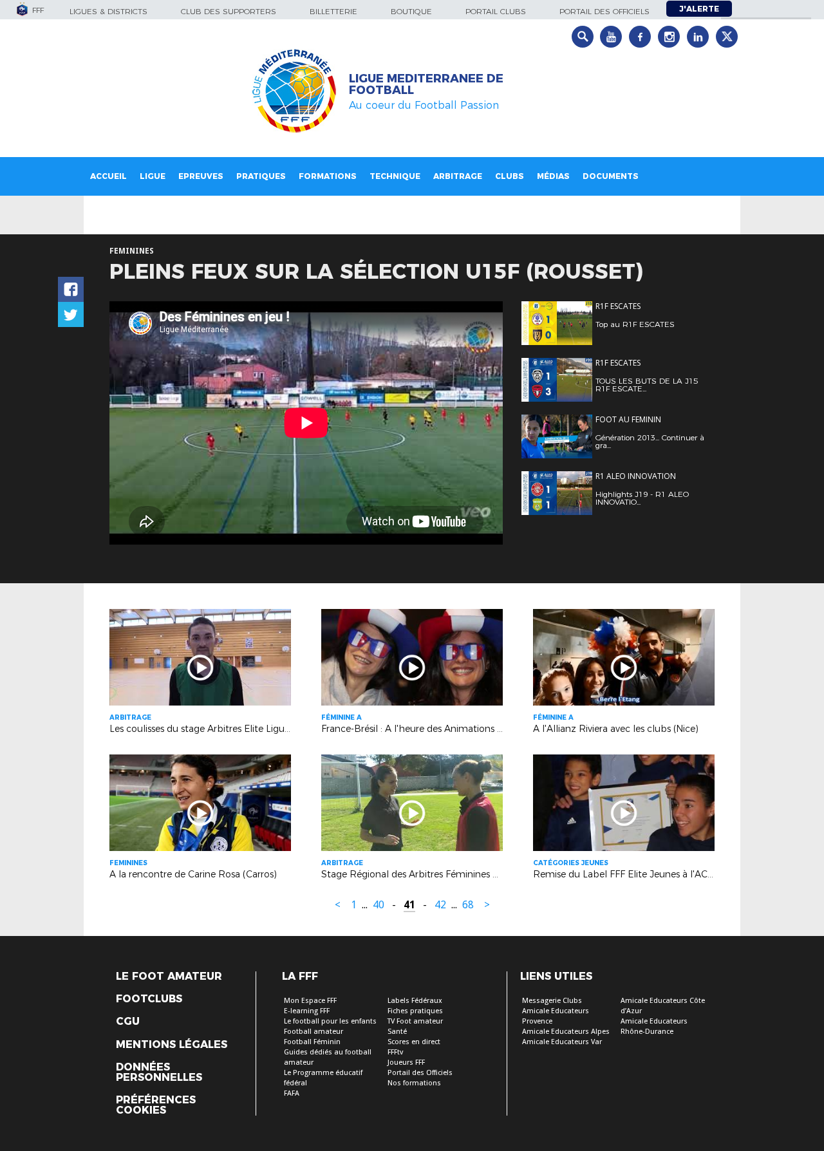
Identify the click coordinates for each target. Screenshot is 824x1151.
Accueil (108, 176)
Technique (395, 176)
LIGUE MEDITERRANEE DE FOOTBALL (426, 84)
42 (440, 905)
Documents (611, 176)
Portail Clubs (495, 11)
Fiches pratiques (415, 1011)
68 (468, 905)
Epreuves (200, 176)
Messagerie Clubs (552, 1001)
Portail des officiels (604, 11)
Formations (328, 176)
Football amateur (313, 1031)
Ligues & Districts (108, 11)
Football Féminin (312, 1042)
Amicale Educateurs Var (562, 1042)
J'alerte (699, 9)
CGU (128, 1021)
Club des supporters (228, 11)
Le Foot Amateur (169, 976)
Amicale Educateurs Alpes (566, 1031)
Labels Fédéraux (415, 1001)
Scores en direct (414, 1042)
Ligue (152, 176)
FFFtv (395, 1052)
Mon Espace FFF (310, 1001)
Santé (397, 1031)
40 (378, 905)
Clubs (509, 176)
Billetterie (333, 11)
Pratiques (261, 176)
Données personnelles (159, 1072)
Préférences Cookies (156, 1105)
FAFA (291, 1093)
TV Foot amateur (415, 1021)
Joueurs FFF (406, 1062)
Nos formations (414, 1083)
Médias (553, 176)
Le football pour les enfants (330, 1021)
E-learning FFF (307, 1011)
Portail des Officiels (420, 1073)
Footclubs (149, 999)
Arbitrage (457, 176)
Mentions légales (171, 1045)
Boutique (411, 11)
